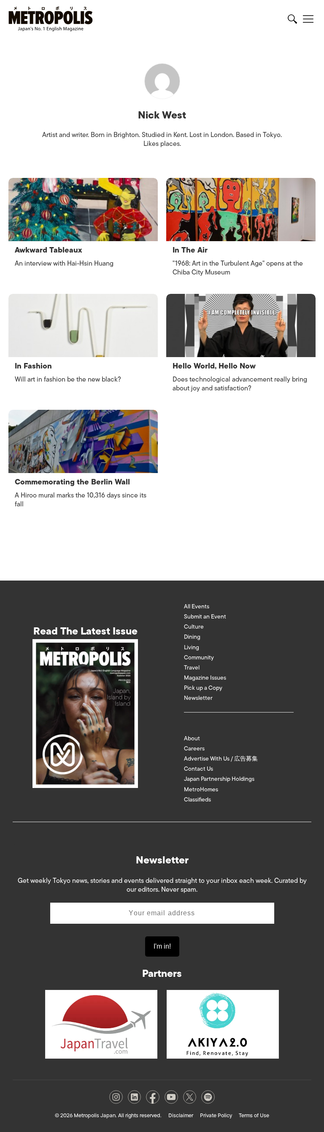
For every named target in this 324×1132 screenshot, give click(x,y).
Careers (194, 748)
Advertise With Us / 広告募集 (221, 759)
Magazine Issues (205, 678)
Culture (194, 627)
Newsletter (198, 698)
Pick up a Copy (203, 688)
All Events (196, 606)
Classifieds (197, 799)
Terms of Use (254, 1115)
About (192, 738)
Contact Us (198, 769)
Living (191, 647)
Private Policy (216, 1115)
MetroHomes (201, 789)
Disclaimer (180, 1115)
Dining (192, 637)
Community (199, 657)
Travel (192, 667)
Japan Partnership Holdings (219, 779)
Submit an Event (205, 616)
